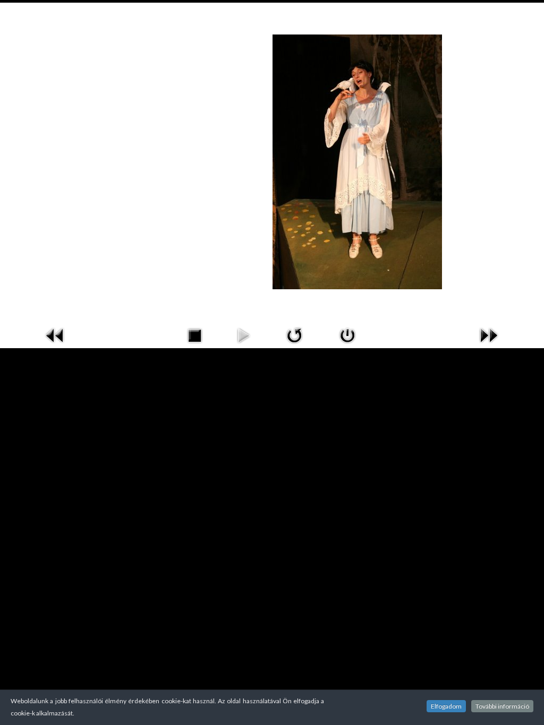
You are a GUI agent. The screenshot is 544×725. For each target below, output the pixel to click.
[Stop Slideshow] (194, 334)
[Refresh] (294, 334)
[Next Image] (489, 334)
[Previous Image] (55, 334)
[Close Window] (347, 334)
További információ (502, 706)
